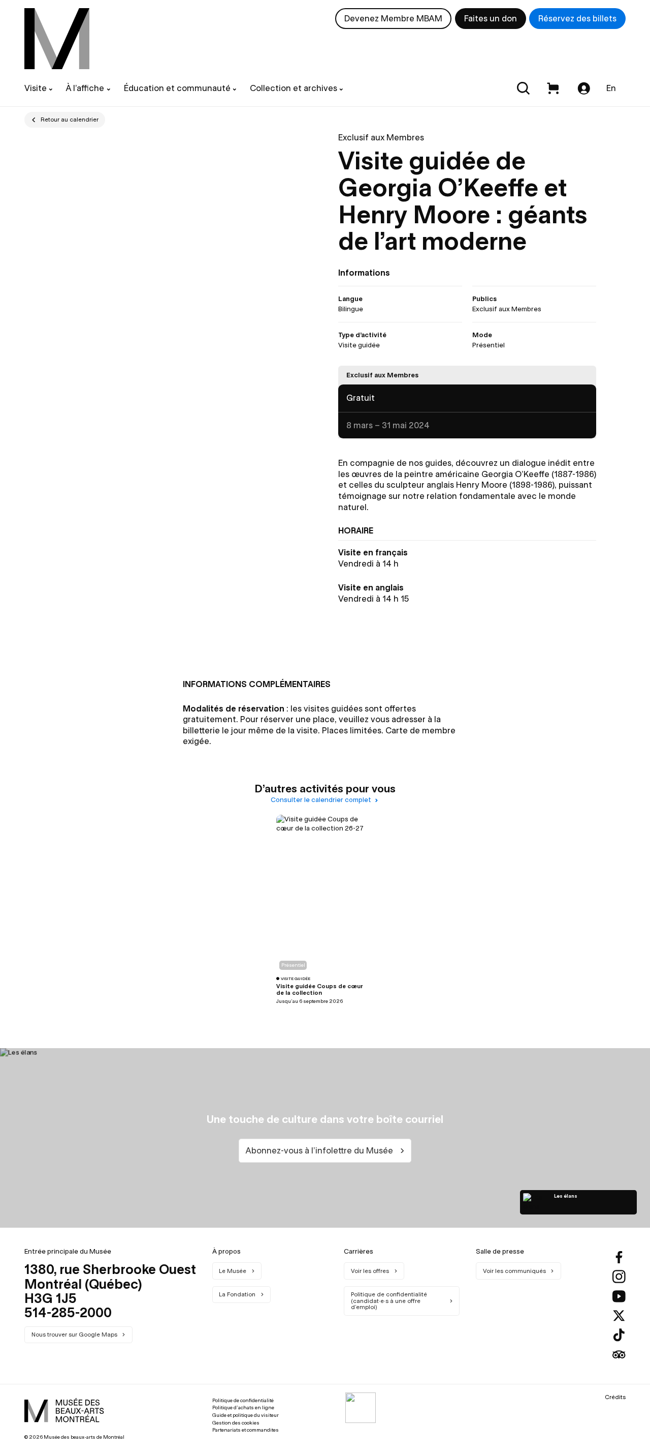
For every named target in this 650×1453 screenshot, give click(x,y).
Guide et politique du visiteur (245, 1415)
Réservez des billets (577, 18)
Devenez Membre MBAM (393, 18)
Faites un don (490, 18)
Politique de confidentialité (243, 1400)
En (611, 88)
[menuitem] (56, 38)
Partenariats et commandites (245, 1430)
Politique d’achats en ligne (243, 1407)
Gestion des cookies (235, 1423)
